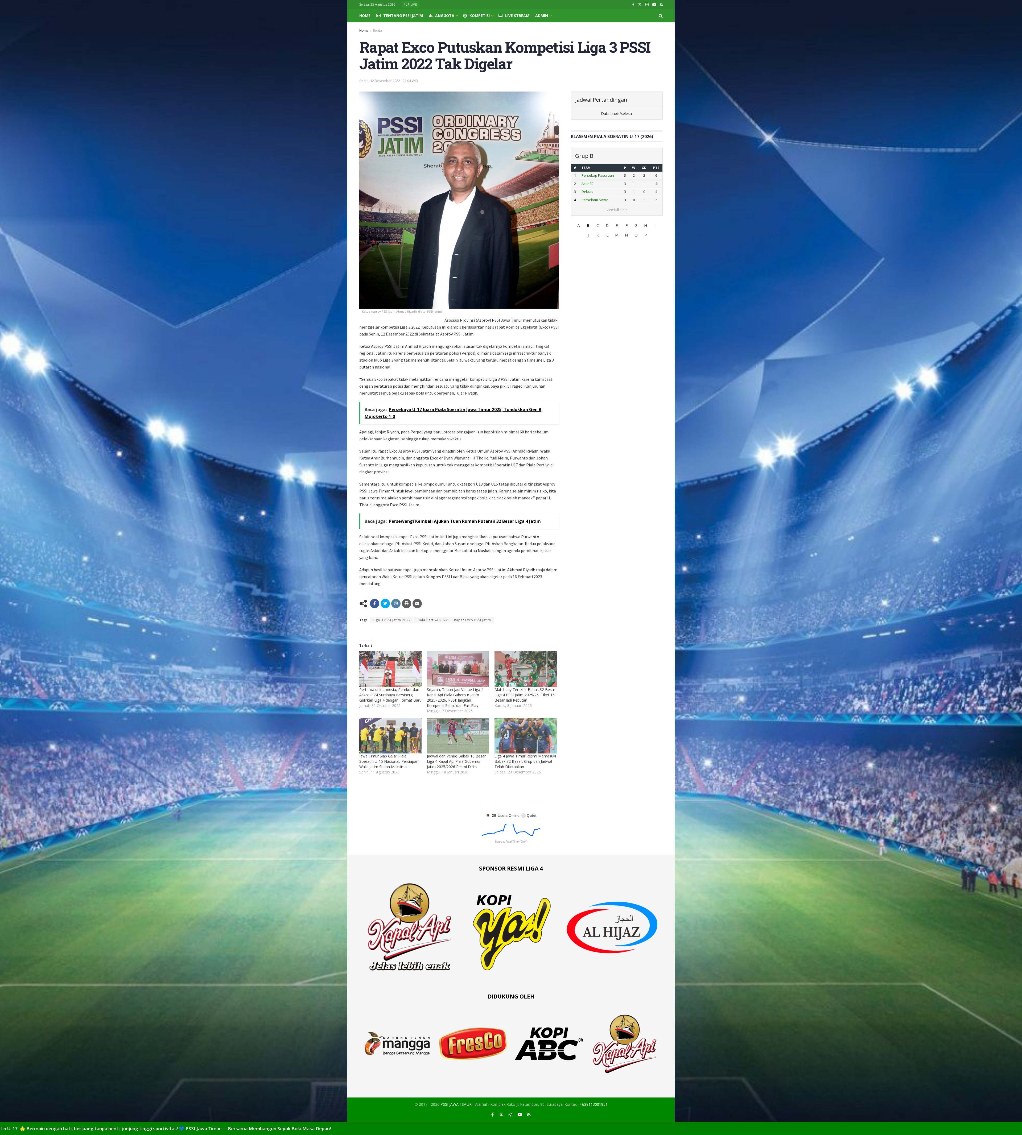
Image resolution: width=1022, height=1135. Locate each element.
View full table (617, 210)
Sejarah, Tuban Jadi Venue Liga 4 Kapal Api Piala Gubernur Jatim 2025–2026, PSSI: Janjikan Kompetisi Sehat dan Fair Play (455, 697)
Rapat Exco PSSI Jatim (472, 620)
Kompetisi (479, 15)
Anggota (444, 15)
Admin (541, 15)
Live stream (517, 15)
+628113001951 (594, 1104)
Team (586, 167)
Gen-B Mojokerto (595, 175)
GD (642, 167)
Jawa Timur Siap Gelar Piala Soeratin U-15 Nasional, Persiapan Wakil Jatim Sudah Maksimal (388, 761)
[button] (578, 225)
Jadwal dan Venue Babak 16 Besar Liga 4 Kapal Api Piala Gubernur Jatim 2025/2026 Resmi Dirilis (456, 761)
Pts (656, 167)
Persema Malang (595, 191)
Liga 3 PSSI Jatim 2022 (392, 620)
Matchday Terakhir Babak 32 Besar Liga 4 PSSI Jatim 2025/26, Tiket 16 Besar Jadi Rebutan (524, 695)
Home (364, 15)
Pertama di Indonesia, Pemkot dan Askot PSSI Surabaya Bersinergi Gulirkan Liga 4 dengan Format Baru (390, 695)
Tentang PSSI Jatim (403, 15)
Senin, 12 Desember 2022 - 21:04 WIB (388, 80)
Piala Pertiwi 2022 (432, 620)
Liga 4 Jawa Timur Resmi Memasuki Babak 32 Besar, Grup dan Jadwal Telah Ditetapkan (525, 761)
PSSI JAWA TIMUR (456, 1104)
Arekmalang (591, 199)
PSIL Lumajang (593, 183)
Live (413, 4)
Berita (377, 30)
